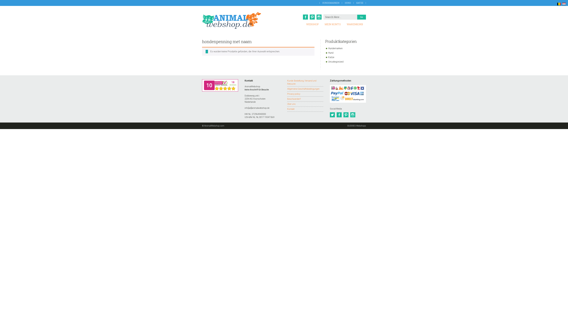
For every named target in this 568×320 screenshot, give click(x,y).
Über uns (291, 104)
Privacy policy (293, 94)
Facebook (305, 17)
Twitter (332, 114)
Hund (348, 2)
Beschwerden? (294, 99)
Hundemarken (330, 2)
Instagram (319, 17)
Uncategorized (335, 61)
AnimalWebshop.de (231, 20)
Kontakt (291, 109)
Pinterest (312, 17)
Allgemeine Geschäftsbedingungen (303, 89)
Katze (359, 2)
